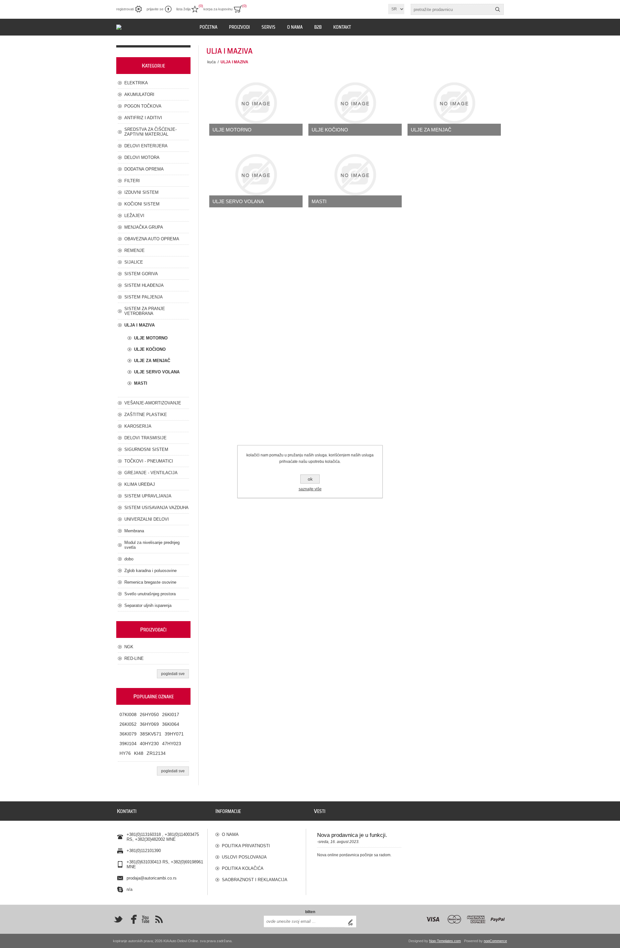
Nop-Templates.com (445, 941)
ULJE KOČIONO (330, 129)
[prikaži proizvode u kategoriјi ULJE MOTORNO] (256, 103)
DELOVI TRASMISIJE (145, 437)
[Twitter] (118, 919)
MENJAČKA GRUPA (143, 227)
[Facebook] (132, 919)
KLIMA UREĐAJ (139, 484)
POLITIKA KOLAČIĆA (243, 868)
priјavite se (155, 9)
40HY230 (149, 743)
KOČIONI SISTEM (142, 204)
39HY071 (174, 733)
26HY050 (149, 714)
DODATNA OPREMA (144, 169)
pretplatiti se (352, 921)
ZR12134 (156, 753)
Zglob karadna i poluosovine (150, 570)
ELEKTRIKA (136, 82)
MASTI (319, 201)
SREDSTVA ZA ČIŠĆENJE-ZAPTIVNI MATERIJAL (150, 132)
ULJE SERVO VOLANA (238, 201)
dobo (128, 559)
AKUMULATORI (139, 94)
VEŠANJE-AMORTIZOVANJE (152, 403)
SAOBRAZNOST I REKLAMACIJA (254, 879)
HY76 (125, 753)
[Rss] (159, 919)
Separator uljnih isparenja (147, 605)
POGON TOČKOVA (142, 106)
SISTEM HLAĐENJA (144, 285)
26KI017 (170, 714)
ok (310, 479)
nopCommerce (495, 941)
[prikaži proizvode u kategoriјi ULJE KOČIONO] (355, 103)
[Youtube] (145, 919)
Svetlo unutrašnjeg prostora (150, 593)
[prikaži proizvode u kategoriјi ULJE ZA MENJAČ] (454, 103)
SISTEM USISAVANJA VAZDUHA (156, 507)
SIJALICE (133, 262)
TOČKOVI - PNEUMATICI (148, 461)
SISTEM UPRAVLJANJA (147, 496)
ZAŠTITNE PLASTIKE (145, 414)
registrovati (125, 9)
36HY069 (149, 724)
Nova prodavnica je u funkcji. (352, 835)
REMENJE (134, 250)
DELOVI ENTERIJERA (146, 145)
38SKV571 (150, 733)
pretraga (497, 9)
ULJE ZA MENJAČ (431, 129)
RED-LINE (134, 658)
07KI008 (128, 714)
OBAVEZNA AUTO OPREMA (151, 238)
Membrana (134, 530)
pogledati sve (173, 674)
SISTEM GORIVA (141, 273)
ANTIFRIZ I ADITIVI (143, 117)
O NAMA (230, 834)
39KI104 (128, 743)
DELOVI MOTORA (142, 157)
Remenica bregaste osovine (150, 582)
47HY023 (171, 743)
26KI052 (128, 724)
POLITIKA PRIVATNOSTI (246, 845)
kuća (211, 62)
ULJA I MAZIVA (139, 325)
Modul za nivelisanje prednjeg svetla (152, 545)
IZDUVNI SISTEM (141, 192)
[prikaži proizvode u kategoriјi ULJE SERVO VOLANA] (256, 174)
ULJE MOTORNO (232, 129)
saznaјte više (310, 489)
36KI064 (170, 724)
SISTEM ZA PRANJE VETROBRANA (144, 311)
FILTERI (132, 180)
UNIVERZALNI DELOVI (146, 519)
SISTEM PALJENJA (143, 297)
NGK (128, 646)
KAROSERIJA (137, 426)
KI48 (138, 753)
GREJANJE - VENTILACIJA (151, 472)
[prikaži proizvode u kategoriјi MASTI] (355, 174)
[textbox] (451, 9)
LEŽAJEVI (134, 215)
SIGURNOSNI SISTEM (146, 449)
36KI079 (128, 733)
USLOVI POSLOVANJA (244, 857)
